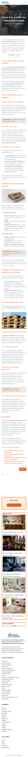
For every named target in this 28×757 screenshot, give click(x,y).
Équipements (5, 718)
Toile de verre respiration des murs (10, 697)
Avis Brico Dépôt (6, 673)
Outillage (4, 727)
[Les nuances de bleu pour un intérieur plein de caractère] (14, 564)
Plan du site (4, 745)
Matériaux (4, 726)
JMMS (3, 688)
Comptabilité (5, 749)
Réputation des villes (7, 729)
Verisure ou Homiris (6, 664)
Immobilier (4, 720)
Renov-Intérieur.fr (18, 755)
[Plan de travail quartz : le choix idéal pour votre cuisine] (14, 522)
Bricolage (4, 709)
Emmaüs (14, 401)
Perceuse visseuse (6, 691)
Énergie (4, 717)
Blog (3, 742)
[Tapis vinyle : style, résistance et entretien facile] (14, 606)
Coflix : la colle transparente (8, 670)
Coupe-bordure (5, 699)
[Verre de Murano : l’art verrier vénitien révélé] (14, 543)
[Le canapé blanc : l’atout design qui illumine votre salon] (14, 585)
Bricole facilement (6, 681)
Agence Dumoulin (6, 663)
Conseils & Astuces (9, 23)
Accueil (3, 740)
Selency (4, 675)
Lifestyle (4, 724)
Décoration (4, 713)
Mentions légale (5, 747)
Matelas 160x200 (6, 686)
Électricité (4, 715)
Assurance (4, 708)
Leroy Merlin (5, 335)
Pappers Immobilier (6, 690)
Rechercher (22, 469)
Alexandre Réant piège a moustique (10, 677)
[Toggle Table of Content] (16, 55)
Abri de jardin (5, 666)
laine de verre (5, 695)
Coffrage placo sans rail (7, 679)
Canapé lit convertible (7, 684)
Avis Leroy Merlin (6, 693)
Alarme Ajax (5, 661)
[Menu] (25, 2)
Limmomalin (5, 682)
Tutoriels (4, 731)
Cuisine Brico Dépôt (6, 672)
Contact (3, 743)
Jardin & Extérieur (6, 722)
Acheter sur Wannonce (7, 668)
